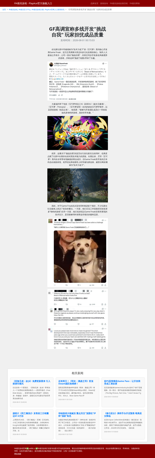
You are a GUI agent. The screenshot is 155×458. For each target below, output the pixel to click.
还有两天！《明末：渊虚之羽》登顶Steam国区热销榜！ (75, 382)
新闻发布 (104, 3)
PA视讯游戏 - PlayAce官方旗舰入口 (33, 3)
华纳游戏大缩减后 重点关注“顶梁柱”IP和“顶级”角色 (77, 414)
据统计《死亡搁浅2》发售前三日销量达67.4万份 (31, 414)
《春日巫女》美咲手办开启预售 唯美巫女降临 (123, 414)
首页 (4, 9)
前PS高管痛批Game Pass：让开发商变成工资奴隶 (122, 382)
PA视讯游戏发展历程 (119, 3)
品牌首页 (94, 3)
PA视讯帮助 (135, 3)
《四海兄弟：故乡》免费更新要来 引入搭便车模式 (31, 382)
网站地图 (17, 454)
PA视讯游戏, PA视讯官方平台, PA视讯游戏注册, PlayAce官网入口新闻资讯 (36, 9)
